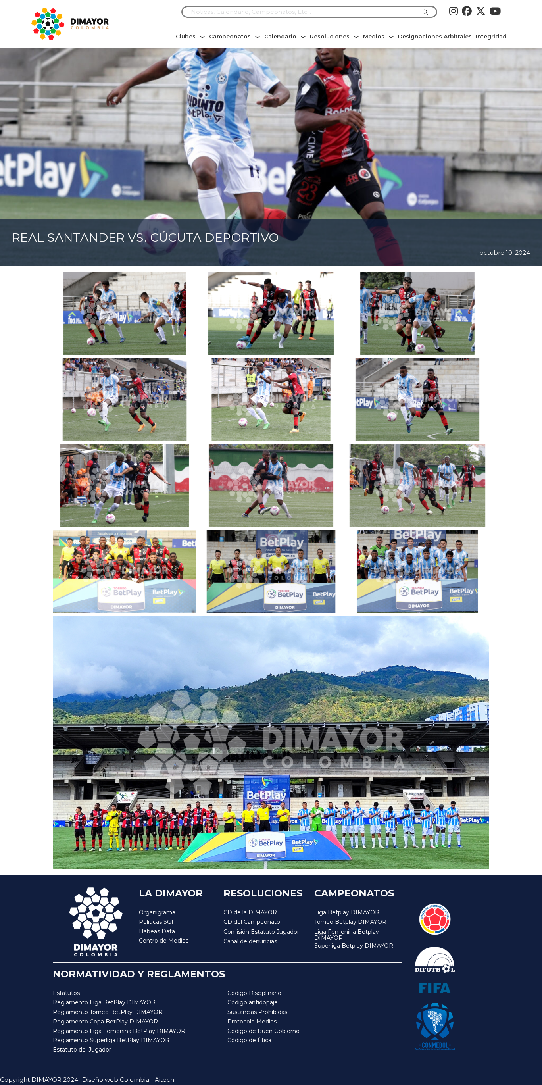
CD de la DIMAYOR (250, 912)
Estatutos (66, 993)
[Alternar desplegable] (202, 37)
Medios (373, 36)
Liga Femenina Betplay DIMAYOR (346, 935)
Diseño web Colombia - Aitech (128, 1079)
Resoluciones (330, 36)
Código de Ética (249, 1040)
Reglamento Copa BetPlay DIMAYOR (105, 1021)
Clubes (186, 36)
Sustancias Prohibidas (257, 1012)
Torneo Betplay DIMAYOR (350, 921)
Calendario (280, 36)
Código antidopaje (252, 1002)
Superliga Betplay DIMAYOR (353, 946)
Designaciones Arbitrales (435, 36)
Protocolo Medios (252, 1021)
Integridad (491, 36)
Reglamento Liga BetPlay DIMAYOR (104, 1002)
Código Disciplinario (254, 993)
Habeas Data (157, 931)
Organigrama (157, 912)
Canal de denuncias (250, 941)
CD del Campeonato (251, 921)
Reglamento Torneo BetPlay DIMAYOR (108, 1012)
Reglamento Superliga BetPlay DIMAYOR (111, 1040)
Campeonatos (230, 36)
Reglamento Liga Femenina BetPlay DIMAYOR (119, 1031)
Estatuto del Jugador (82, 1049)
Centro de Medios (163, 940)
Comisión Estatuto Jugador (261, 932)
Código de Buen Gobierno (263, 1031)
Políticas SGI (156, 921)
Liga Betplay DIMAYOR (346, 912)
